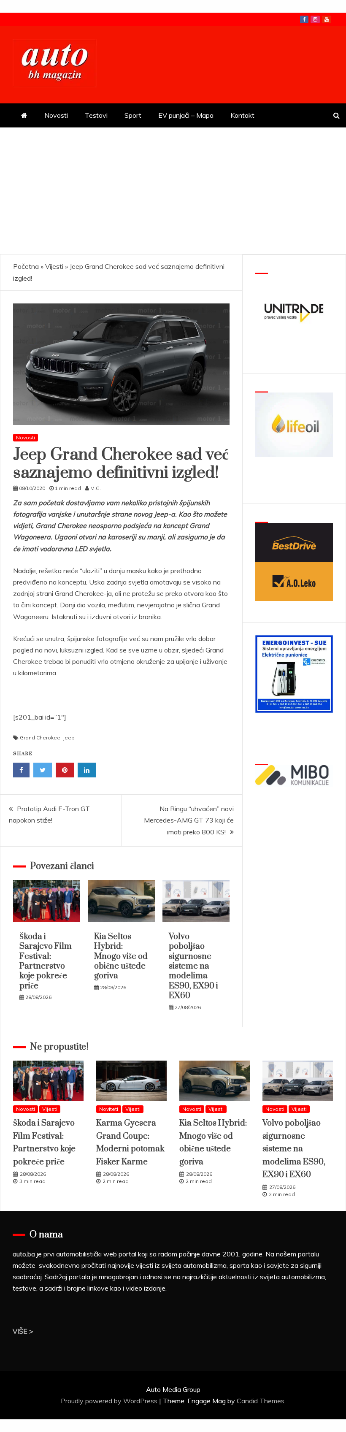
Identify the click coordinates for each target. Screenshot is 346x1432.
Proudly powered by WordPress (110, 1401)
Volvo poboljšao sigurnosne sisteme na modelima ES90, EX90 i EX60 (193, 966)
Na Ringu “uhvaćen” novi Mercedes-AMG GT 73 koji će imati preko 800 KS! (189, 820)
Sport (132, 115)
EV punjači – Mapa (186, 115)
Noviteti (108, 1109)
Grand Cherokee (40, 737)
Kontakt (242, 115)
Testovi (96, 115)
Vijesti (54, 266)
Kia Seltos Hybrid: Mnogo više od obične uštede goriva (121, 956)
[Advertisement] (173, 191)
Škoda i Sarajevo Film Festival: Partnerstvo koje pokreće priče (45, 961)
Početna (26, 266)
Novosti (56, 115)
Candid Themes (260, 1401)
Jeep (69, 737)
